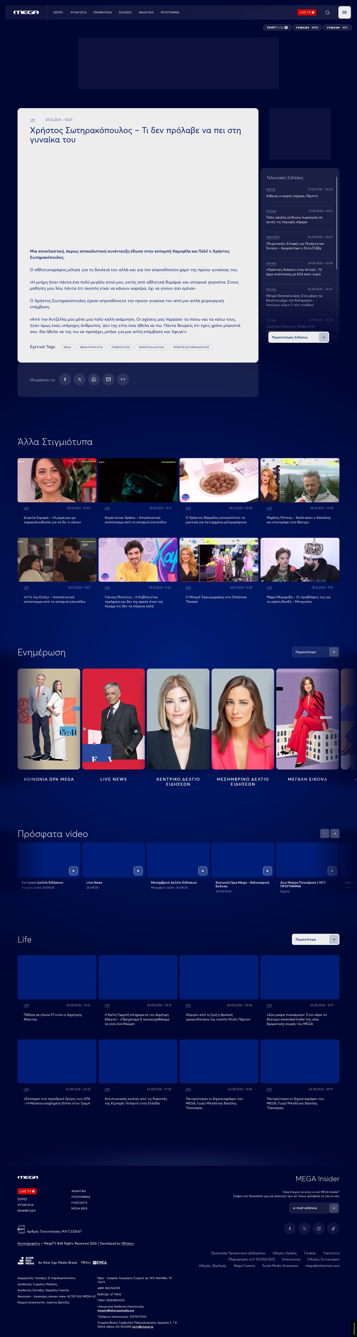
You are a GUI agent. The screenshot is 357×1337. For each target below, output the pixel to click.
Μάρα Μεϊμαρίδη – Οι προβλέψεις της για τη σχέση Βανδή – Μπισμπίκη (299, 599)
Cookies (310, 1253)
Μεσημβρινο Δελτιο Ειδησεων (243, 782)
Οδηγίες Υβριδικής (213, 1266)
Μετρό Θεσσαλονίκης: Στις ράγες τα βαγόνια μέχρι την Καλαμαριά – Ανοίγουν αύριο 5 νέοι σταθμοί (294, 300)
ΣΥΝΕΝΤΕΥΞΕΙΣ (121, 347)
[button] (344, 12)
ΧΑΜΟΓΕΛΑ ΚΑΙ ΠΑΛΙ (151, 347)
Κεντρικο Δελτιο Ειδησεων (178, 782)
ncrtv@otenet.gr (143, 1326)
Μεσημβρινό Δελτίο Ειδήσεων (174, 882)
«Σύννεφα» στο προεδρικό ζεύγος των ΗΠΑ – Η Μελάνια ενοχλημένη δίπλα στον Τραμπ (57, 1101)
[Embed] (123, 379)
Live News (113, 779)
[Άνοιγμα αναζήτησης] (327, 12)
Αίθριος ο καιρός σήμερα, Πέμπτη (292, 196)
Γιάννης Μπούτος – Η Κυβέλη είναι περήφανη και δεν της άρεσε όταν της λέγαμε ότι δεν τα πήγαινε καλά (134, 601)
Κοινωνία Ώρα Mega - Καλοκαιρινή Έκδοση (242, 884)
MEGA (67, 347)
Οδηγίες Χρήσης (285, 1253)
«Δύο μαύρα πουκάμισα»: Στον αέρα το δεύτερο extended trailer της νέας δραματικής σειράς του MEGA (297, 1019)
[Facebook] (65, 379)
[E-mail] (108, 379)
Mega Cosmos (244, 1266)
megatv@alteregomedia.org (116, 1310)
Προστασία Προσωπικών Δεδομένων (238, 1253)
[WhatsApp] (94, 379)
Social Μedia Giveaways (280, 1266)
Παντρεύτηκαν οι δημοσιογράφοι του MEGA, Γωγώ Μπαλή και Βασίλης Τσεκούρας (214, 1103)
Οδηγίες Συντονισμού (323, 1259)
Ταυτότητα (331, 1253)
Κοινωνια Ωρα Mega (49, 779)
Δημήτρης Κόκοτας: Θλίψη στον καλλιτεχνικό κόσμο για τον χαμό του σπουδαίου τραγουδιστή (295, 330)
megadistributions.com (322, 1266)
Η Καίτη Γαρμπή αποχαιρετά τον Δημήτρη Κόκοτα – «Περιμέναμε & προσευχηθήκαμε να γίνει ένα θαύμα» (137, 1019)
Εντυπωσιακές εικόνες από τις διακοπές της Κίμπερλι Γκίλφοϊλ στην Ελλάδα (136, 1101)
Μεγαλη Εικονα (307, 779)
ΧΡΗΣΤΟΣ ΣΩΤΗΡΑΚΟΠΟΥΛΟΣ (191, 347)
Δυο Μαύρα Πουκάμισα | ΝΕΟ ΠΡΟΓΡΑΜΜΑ (303, 884)
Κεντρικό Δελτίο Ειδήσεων (42, 882)
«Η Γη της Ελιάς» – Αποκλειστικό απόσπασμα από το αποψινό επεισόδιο (55, 599)
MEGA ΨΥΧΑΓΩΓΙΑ (91, 347)
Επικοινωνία (291, 1259)
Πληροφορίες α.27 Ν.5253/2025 (251, 1259)
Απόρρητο (354, 1329)
